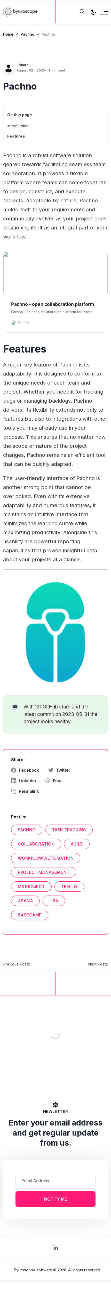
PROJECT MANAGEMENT (43, 872)
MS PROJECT (31, 886)
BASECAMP (30, 914)
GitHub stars (56, 707)
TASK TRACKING (69, 829)
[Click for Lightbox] (55, 632)
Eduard (23, 65)
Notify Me (55, 1199)
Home (8, 34)
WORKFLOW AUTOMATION (46, 858)
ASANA (25, 900)
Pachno (27, 34)
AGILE (77, 844)
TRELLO (69, 886)
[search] (82, 11)
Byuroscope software (33, 1269)
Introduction (17, 125)
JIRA (54, 900)
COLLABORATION (36, 844)
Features (16, 136)
